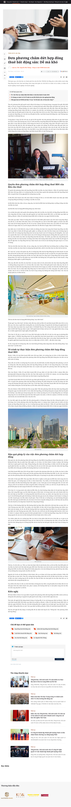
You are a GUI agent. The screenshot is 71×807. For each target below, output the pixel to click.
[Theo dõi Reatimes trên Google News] (64, 71)
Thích (19, 77)
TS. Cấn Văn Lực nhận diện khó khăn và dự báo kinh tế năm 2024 (30, 95)
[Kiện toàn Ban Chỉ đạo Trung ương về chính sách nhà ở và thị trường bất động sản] (20, 698)
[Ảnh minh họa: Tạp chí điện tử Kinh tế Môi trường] (38, 295)
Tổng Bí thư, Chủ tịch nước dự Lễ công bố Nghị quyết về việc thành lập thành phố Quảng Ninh (46, 751)
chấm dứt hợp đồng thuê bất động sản (47, 629)
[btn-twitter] (64, 77)
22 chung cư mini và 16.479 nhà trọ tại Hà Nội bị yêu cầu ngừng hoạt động (33, 97)
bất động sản (57, 633)
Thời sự (33, 677)
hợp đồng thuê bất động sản (22, 629)
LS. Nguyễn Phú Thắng (40, 637)
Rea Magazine (38, 2)
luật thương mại (42, 633)
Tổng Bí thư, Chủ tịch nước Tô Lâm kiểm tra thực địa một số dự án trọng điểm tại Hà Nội (47, 681)
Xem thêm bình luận (16, 664)
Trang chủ (9, 2)
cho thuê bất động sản (21, 637)
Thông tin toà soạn (59, 2)
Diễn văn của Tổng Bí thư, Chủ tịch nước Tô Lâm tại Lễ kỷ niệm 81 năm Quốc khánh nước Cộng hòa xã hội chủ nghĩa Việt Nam (48, 716)
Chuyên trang (23, 2)
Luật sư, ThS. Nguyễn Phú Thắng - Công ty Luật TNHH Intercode (31, 67)
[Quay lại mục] (4, 54)
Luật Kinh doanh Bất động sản (23, 633)
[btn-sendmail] (66, 77)
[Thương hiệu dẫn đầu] (20, 795)
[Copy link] (4, 63)
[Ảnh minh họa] (38, 428)
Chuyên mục (15, 2)
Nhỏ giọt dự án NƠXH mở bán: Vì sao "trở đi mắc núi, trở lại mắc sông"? (32, 100)
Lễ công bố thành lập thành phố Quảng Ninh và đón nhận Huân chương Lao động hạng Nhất (48, 734)
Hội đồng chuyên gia (49, 2)
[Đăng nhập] (66, 2)
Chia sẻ (11, 77)
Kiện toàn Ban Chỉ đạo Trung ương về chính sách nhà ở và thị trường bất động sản (47, 698)
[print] (4, 68)
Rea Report (31, 2)
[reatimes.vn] (5, 2)
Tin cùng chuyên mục (19, 673)
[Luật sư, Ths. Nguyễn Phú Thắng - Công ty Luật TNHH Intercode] (38, 156)
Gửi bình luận (59, 659)
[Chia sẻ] (4, 59)
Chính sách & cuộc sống (14, 53)
